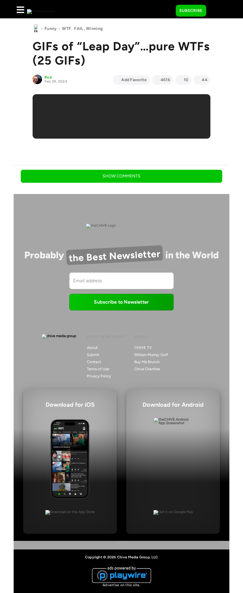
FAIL (78, 28)
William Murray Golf (151, 354)
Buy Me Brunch (147, 362)
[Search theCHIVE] (167, 9)
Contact (94, 362)
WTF (66, 28)
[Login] (216, 11)
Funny (50, 28)
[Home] (36, 28)
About (92, 347)
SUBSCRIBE (191, 10)
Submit (93, 354)
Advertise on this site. (121, 585)
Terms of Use (98, 369)
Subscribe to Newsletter (121, 302)
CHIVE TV (143, 347)
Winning (94, 28)
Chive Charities (147, 369)
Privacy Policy (99, 376)
